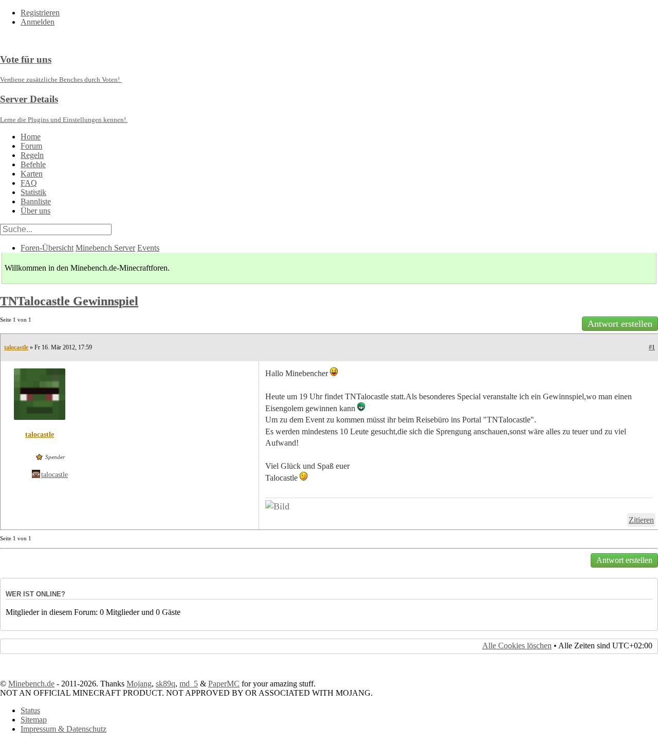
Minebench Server (105, 247)
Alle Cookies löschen (517, 645)
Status (30, 710)
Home (31, 136)
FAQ (29, 183)
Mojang (139, 683)
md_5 (188, 683)
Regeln (32, 155)
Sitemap (34, 719)
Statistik (33, 192)
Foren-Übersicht (47, 247)
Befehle (33, 164)
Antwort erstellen (620, 324)
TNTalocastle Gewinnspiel (69, 301)
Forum (31, 146)
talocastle (16, 347)
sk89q (165, 683)
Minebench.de (31, 683)
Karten (32, 173)
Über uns (35, 210)
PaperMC (224, 683)
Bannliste (36, 201)
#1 (652, 347)
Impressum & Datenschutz (63, 729)
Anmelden (37, 21)
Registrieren (40, 12)
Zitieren (641, 520)
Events (148, 247)
